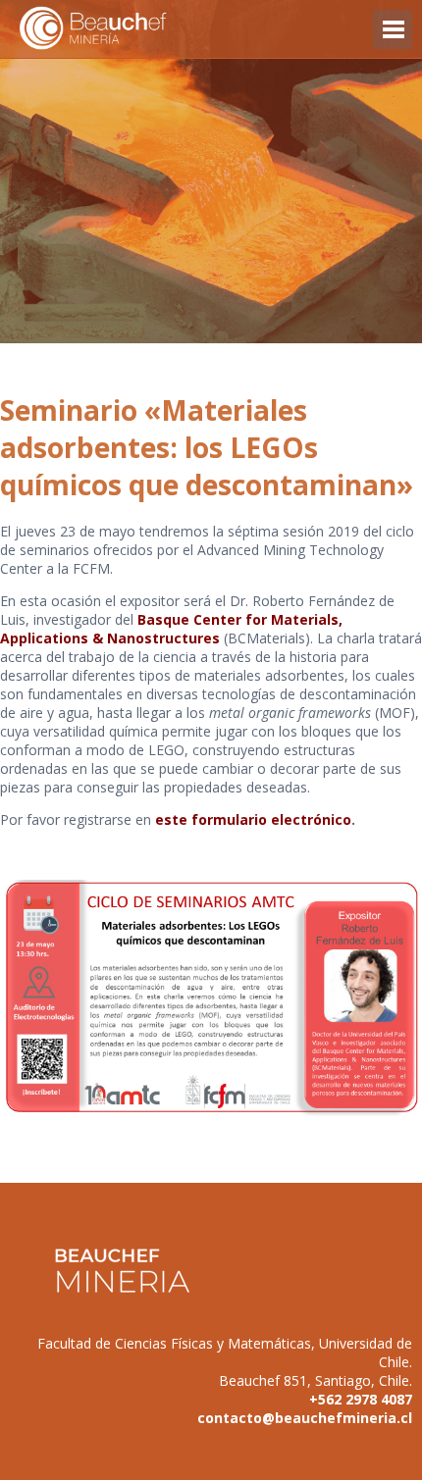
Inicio (127, 29)
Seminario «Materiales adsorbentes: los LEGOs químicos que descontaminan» (206, 447)
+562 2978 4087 (360, 1399)
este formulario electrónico (253, 819)
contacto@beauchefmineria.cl (304, 1417)
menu (392, 39)
